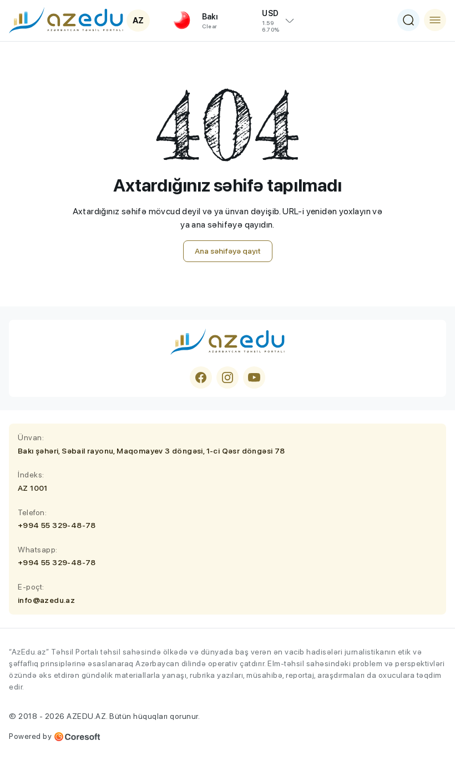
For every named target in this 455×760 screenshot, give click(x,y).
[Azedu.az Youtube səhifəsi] (254, 377)
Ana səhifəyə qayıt (228, 250)
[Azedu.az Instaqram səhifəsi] (227, 377)
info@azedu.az (46, 600)
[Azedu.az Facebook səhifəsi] (201, 377)
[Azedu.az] (66, 20)
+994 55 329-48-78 (57, 525)
